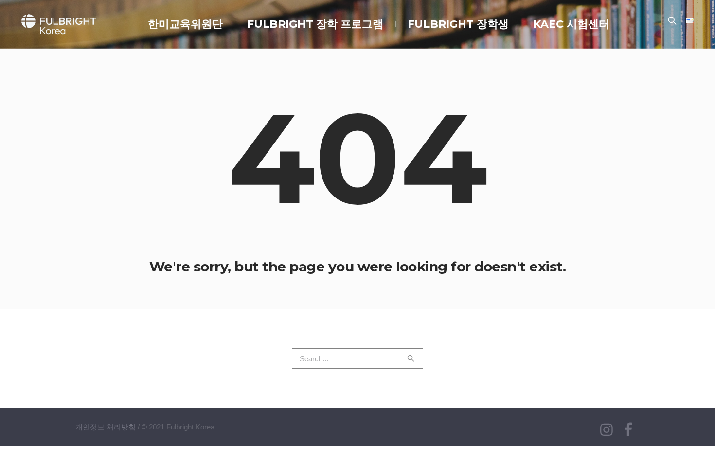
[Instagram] (606, 430)
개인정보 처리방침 (105, 427)
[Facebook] (628, 430)
